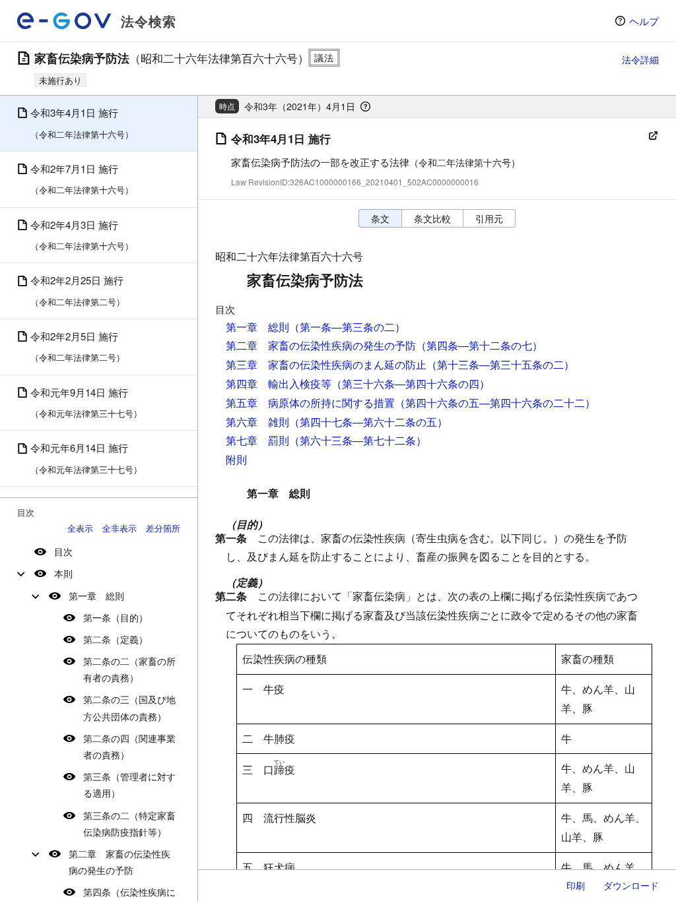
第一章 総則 (96, 595)
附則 (236, 459)
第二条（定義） (115, 639)
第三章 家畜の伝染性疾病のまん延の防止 (326, 364)
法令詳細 (640, 59)
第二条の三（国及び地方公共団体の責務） (129, 707)
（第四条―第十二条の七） (479, 345)
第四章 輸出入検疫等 (278, 383)
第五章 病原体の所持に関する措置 (310, 402)
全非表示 (119, 528)
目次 (63, 551)
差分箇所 (163, 528)
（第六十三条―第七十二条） (357, 440)
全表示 (80, 528)
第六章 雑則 (257, 421)
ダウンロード (631, 885)
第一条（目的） (115, 617)
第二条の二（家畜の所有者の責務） (129, 669)
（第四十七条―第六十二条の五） (368, 421)
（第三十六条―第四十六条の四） (410, 383)
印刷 (575, 885)
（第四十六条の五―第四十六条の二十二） (495, 402)
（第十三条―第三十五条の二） (500, 364)
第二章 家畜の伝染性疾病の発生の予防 (119, 862)
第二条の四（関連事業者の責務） (129, 746)
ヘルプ (644, 21)
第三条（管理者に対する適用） (129, 784)
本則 (63, 573)
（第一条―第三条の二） (347, 326)
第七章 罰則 (257, 440)
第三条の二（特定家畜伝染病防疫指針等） (129, 823)
